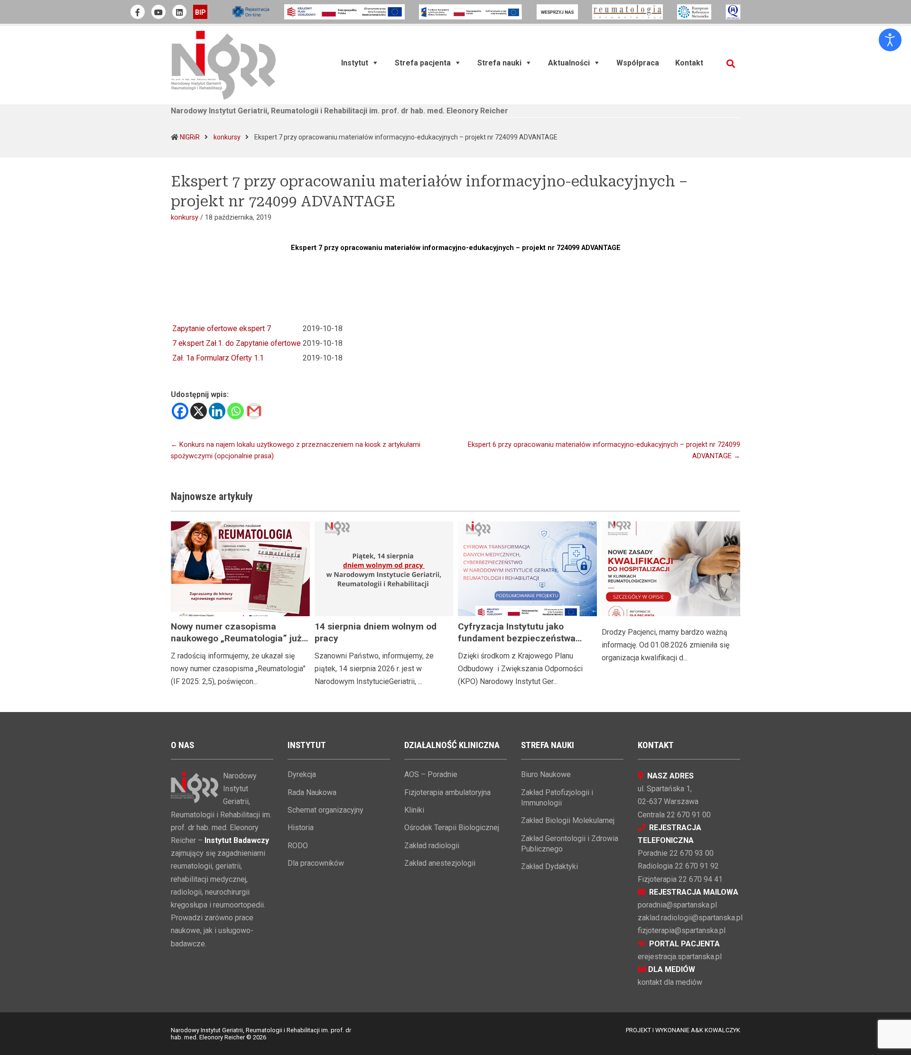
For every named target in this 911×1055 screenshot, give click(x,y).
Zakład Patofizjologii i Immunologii (557, 797)
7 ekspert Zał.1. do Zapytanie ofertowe (236, 343)
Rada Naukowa (312, 792)
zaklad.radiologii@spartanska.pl (690, 917)
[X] (198, 411)
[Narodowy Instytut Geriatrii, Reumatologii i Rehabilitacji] (223, 64)
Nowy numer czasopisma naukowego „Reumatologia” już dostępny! (236, 638)
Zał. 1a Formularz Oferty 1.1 (218, 357)
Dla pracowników (316, 863)
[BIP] (200, 12)
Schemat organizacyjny (325, 809)
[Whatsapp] (235, 411)
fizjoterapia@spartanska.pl (681, 930)
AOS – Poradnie (430, 774)
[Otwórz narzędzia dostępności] (890, 39)
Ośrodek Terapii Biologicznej (451, 827)
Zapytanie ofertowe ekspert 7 (221, 328)
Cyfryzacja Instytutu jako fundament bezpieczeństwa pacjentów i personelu (517, 638)
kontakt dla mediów (670, 982)
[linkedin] (179, 12)
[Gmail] (254, 411)
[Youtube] (158, 12)
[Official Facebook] (137, 12)
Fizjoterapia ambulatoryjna (447, 792)
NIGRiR (190, 137)
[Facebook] (180, 411)
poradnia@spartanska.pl (677, 904)
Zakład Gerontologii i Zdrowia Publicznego (569, 843)
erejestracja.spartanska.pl (680, 956)
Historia (301, 827)
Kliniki (414, 809)
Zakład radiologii (431, 845)
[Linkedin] (217, 411)
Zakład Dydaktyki (549, 866)
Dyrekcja (302, 774)
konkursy (227, 137)
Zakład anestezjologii (439, 863)
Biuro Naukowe (546, 774)
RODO (298, 845)
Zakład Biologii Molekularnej (567, 820)
